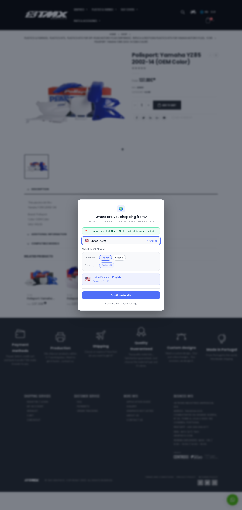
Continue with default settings (121, 303)
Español (119, 257)
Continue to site (121, 295)
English (105, 257)
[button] (121, 240)
